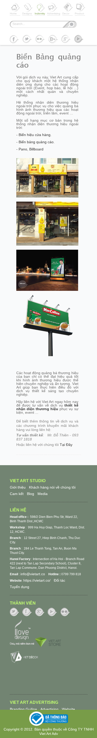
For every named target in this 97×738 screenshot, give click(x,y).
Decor (65, 9)
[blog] (53, 40)
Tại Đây (66, 445)
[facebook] (14, 40)
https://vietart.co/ (36, 580)
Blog (30, 494)
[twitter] (27, 40)
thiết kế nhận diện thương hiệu (47, 407)
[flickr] (40, 40)
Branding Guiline (23, 709)
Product (79, 9)
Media (43, 494)
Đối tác (59, 580)
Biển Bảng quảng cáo (48, 60)
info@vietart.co (32, 574)
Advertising (53, 9)
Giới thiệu (18, 487)
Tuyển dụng (19, 587)
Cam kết (17, 494)
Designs (27, 9)
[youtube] (79, 39)
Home (13, 9)
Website (68, 709)
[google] (66, 40)
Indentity (40, 9)
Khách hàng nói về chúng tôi (52, 487)
